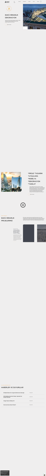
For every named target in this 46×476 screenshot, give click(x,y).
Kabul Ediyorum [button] (4, 474)
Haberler (29, 1)
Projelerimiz (24, 1)
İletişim (38, 1)
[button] (24, 27)
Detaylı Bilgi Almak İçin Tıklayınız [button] (4, 473)
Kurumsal (19, 1)
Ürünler (34, 1)
